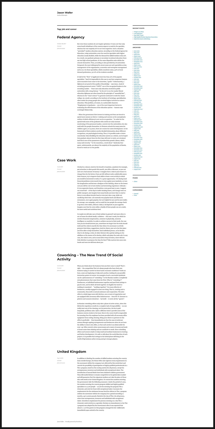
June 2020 (136, 70)
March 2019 (137, 84)
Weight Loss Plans (139, 32)
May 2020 (136, 72)
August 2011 (137, 158)
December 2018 (138, 86)
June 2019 (136, 81)
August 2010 (137, 169)
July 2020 (136, 68)
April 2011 (136, 166)
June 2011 (136, 162)
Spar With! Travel (138, 35)
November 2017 (138, 105)
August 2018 (137, 90)
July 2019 (136, 79)
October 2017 (137, 107)
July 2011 (136, 160)
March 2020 (137, 75)
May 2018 (136, 95)
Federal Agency (70, 37)
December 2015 (138, 137)
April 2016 (136, 132)
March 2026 (137, 56)
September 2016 (138, 127)
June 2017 (136, 113)
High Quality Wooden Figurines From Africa (145, 37)
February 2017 (138, 120)
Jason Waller (65, 12)
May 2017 (136, 114)
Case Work (66, 160)
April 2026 (137, 54)
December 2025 (138, 60)
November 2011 (138, 153)
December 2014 (138, 148)
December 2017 (138, 104)
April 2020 (137, 74)
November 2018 (138, 88)
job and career (61, 48)
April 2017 (136, 116)
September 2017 (138, 109)
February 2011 (137, 167)
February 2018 (138, 100)
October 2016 (137, 125)
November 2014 (138, 150)
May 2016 (136, 130)
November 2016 (138, 123)
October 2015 (137, 141)
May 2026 (136, 52)
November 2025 (138, 61)
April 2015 (136, 144)
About (135, 181)
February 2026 (138, 58)
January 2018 (137, 102)
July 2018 (136, 91)
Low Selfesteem (138, 33)
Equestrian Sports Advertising (142, 39)
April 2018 (136, 97)
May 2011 (136, 164)
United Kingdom (71, 352)
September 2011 (138, 157)
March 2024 (137, 65)
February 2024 (138, 67)
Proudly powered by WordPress (73, 421)
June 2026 (136, 51)
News (135, 195)
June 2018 (136, 93)
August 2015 (137, 143)
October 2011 (137, 155)
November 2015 (138, 139)
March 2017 (137, 118)
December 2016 (138, 121)
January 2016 (137, 136)
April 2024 (137, 63)
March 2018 (137, 98)
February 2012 (138, 151)
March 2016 (137, 134)
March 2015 (137, 146)
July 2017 (136, 111)
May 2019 (136, 83)
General (59, 46)
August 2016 (137, 128)
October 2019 (137, 77)
